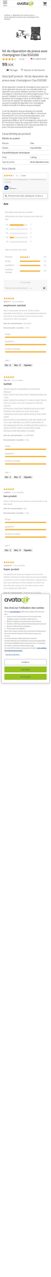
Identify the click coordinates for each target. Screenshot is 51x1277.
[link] (14, 59)
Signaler (27, 365)
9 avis (24, 176)
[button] (20, 288)
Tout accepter (25, 677)
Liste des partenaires (12, 654)
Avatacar (7, 15)
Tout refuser (25, 669)
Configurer (25, 662)
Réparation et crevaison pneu (23, 15)
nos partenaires (15, 611)
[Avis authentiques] (10, 187)
